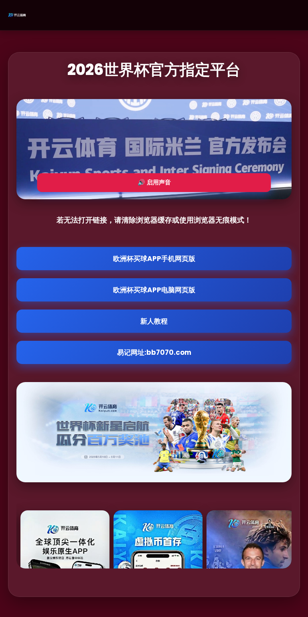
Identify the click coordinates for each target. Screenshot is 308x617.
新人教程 (154, 321)
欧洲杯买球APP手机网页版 (154, 258)
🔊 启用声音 (154, 182)
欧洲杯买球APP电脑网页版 (154, 290)
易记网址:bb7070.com (154, 352)
